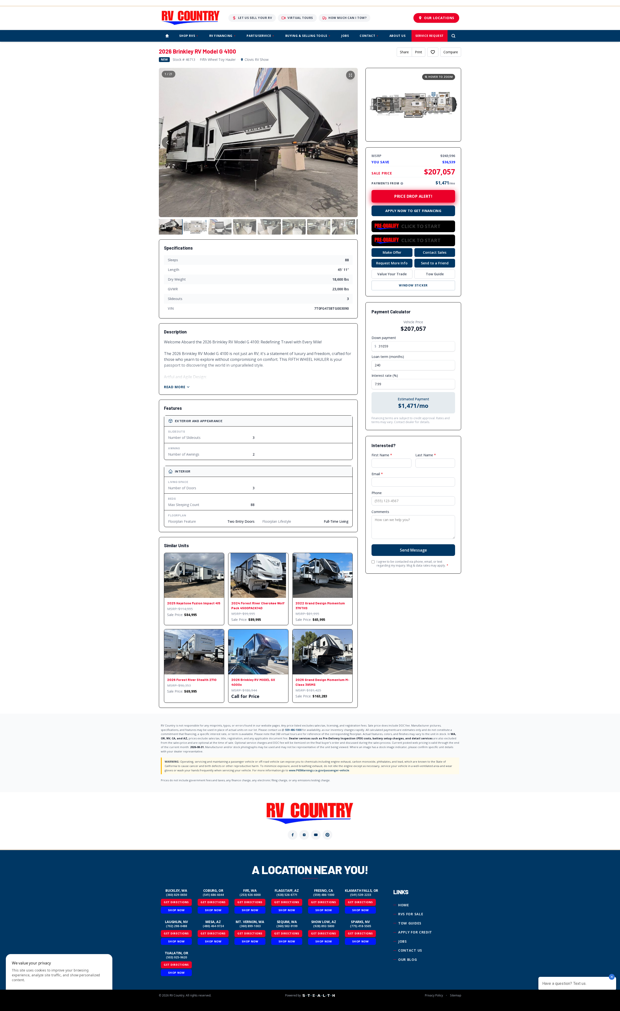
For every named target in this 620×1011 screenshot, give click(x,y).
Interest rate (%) (385, 375)
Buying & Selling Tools (306, 36)
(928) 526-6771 (286, 895)
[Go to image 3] (220, 227)
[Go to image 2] (195, 227)
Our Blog (407, 959)
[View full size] (350, 75)
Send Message (413, 550)
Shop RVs (187, 36)
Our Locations (439, 18)
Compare (450, 52)
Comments (380, 511)
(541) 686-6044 (213, 895)
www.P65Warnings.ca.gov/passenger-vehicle (319, 770)
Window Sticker (413, 285)
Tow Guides (409, 923)
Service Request (429, 36)
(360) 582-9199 (286, 926)
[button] (413, 104)
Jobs (345, 36)
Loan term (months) (388, 356)
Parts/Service (259, 36)
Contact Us (410, 950)
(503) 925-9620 (176, 957)
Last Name (425, 455)
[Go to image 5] (269, 227)
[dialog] (59, 979)
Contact (367, 36)
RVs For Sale (410, 914)
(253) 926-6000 (250, 895)
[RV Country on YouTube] (316, 835)
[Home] (167, 36)
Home (403, 905)
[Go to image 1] (170, 227)
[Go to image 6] (294, 227)
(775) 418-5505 (360, 926)
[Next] (349, 142)
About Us (397, 36)
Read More (174, 387)
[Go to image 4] (244, 227)
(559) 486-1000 (323, 895)
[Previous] (167, 142)
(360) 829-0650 (176, 895)
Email (377, 474)
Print (418, 52)
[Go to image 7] (318, 227)
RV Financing (220, 36)
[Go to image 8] (343, 227)
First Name (382, 455)
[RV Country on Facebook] (292, 835)
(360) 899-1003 (250, 926)
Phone (377, 492)
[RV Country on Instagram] (304, 835)
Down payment (384, 337)
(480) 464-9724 (213, 926)
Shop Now (176, 910)
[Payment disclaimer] (401, 183)
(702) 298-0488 (176, 926)
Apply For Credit (415, 932)
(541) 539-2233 (360, 895)
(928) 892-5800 (323, 926)
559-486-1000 (293, 730)
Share (404, 52)
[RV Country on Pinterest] (327, 835)
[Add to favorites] (432, 52)
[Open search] (453, 36)
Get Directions (176, 902)
